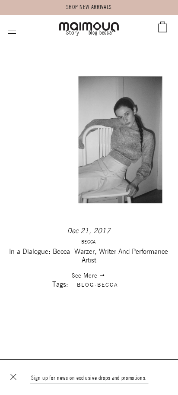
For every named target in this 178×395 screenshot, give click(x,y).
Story (72, 33)
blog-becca (97, 285)
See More (85, 276)
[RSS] (114, 31)
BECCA (88, 242)
